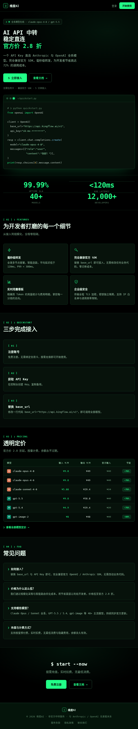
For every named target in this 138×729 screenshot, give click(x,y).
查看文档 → (40, 78)
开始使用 (127, 5)
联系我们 (82, 722)
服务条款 (55, 722)
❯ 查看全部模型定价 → (16, 527)
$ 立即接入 (15, 78)
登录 (114, 5)
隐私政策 (69, 722)
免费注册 (56, 684)
